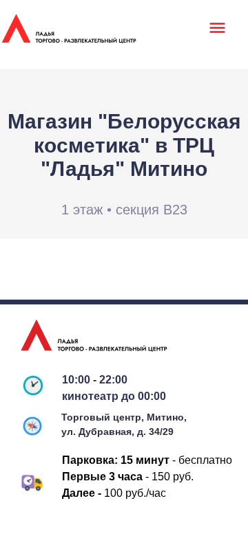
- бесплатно (176, 460)
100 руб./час (118, 493)
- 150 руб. (132, 476)
